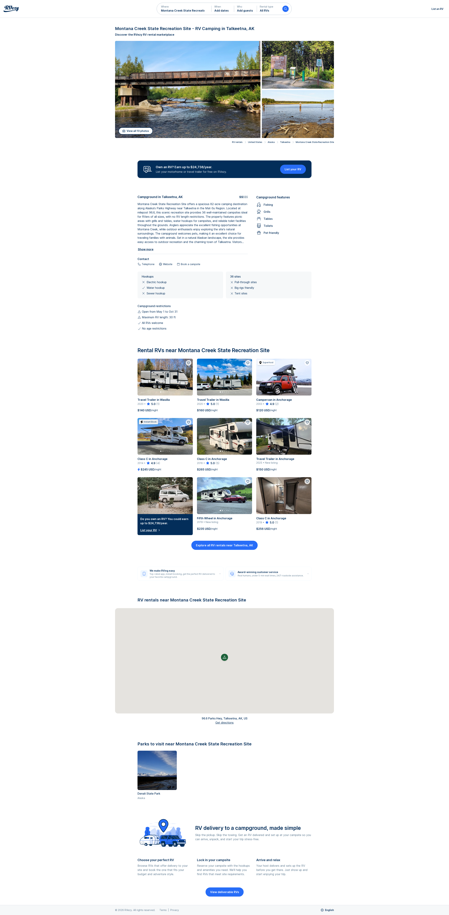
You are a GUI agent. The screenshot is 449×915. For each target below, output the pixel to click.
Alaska (271, 142)
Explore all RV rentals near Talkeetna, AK (224, 545)
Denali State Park (149, 793)
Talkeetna (285, 142)
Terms (163, 910)
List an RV (437, 8)
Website (167, 264)
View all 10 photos (138, 130)
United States (255, 142)
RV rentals (237, 142)
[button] (184, 9)
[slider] (151, 404)
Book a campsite (190, 264)
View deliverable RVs (224, 892)
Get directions (224, 722)
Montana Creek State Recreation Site (315, 142)
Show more (145, 249)
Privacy (174, 910)
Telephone (148, 264)
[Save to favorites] (188, 363)
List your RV (293, 169)
